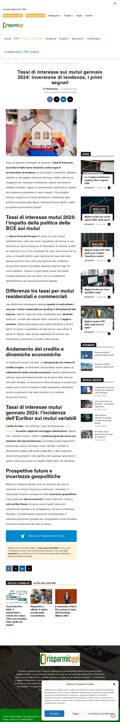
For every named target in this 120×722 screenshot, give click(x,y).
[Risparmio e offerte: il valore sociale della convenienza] (41, 596)
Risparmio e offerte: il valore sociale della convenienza (39, 611)
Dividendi (51, 38)
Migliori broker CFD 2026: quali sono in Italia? (95, 324)
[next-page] (12, 631)
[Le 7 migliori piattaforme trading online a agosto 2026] (97, 172)
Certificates (93, 38)
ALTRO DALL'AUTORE (44, 583)
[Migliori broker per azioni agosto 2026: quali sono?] (97, 208)
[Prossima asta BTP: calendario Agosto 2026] (86, 367)
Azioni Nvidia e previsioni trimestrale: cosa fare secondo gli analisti (103, 419)
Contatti (88, 15)
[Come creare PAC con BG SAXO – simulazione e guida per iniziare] (86, 404)
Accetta (54, 713)
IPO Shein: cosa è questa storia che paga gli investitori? (104, 434)
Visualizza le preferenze (101, 713)
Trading (63, 38)
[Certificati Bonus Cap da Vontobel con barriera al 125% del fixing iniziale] (86, 390)
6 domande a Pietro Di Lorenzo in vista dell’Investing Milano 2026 (66, 611)
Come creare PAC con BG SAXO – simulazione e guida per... (104, 404)
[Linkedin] (63, 99)
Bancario (77, 38)
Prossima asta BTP (35, 15)
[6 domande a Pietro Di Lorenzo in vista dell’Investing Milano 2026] (66, 596)
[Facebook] (50, 99)
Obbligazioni (54, 15)
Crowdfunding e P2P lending (21, 51)
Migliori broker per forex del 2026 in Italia (97, 291)
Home (7, 38)
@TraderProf (89, 188)
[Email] (70, 99)
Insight (79, 15)
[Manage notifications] (113, 715)
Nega (75, 713)
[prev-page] (8, 631)
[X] (57, 99)
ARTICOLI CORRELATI (19, 583)
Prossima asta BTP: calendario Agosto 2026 (104, 365)
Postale (67, 15)
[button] (114, 684)
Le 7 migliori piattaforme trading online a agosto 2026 (97, 180)
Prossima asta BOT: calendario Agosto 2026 (104, 353)
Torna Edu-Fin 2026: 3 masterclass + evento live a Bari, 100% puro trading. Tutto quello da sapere (16, 615)
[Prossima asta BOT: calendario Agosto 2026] (86, 355)
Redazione (52, 88)
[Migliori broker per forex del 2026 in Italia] (97, 281)
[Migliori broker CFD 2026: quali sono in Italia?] (97, 318)
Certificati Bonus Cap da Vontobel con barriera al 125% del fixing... (104, 390)
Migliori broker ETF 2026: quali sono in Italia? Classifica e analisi (97, 253)
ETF (16, 38)
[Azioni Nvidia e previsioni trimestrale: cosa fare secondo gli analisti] (86, 418)
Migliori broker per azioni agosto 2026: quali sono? (97, 218)
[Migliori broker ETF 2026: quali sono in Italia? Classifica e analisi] (97, 245)
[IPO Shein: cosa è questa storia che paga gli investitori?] (86, 434)
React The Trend (33, 38)
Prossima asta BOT (12, 15)
